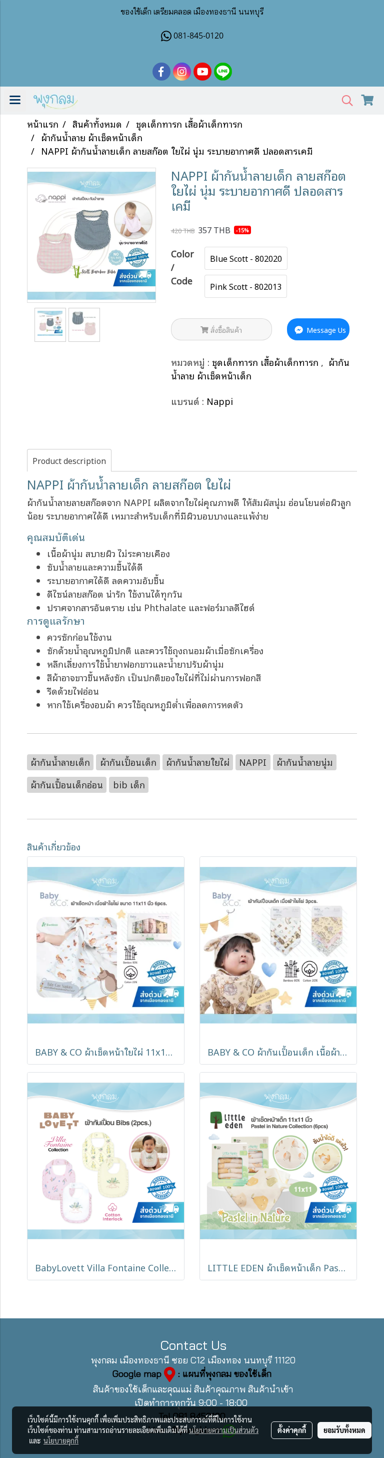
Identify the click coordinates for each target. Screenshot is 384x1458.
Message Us (325, 329)
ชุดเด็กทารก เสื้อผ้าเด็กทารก (266, 362)
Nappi (219, 401)
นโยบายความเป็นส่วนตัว (223, 1429)
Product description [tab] (69, 460)
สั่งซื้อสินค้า (225, 329)
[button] (344, 101)
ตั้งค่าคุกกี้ (292, 1429)
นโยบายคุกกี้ (61, 1440)
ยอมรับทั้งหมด (345, 1429)
